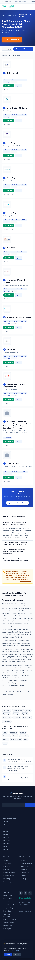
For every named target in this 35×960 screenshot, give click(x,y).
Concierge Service (10, 919)
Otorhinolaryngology (27, 863)
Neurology (7, 869)
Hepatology (6, 714)
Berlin (5, 846)
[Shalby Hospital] (7, 64)
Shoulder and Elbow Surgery (24, 49)
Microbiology (6, 717)
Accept (8, 954)
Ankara (6, 831)
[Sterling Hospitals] (7, 204)
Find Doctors (8, 899)
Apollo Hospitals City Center (17, 108)
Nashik (5, 743)
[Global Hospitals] (7, 169)
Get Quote (10, 86)
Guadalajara (6, 735)
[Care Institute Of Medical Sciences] (7, 272)
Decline (17, 954)
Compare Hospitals (10, 908)
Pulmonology (6, 721)
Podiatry (23, 875)
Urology (28, 710)
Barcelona (7, 840)
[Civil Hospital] (7, 239)
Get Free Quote (13, 40)
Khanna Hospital (13, 463)
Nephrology (25, 860)
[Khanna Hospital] (7, 455)
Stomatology (6, 710)
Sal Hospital (11, 349)
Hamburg (5, 739)
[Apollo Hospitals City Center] (7, 99)
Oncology (16, 714)
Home (3, 15)
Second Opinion (9, 922)
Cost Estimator (8, 902)
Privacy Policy (14, 950)
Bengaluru (23, 732)
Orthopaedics (8, 863)
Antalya (6, 834)
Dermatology (8, 882)
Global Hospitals (12, 178)
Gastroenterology (9, 872)
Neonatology (27, 717)
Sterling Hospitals (13, 213)
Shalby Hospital (12, 73)
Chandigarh (13, 732)
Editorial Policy (8, 895)
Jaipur (26, 739)
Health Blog (7, 911)
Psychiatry (25, 714)
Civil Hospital (11, 248)
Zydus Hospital (12, 143)
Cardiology (17, 717)
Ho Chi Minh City (16, 739)
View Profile (7, 89)
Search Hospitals (9, 905)
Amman (6, 828)
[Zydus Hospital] (7, 134)
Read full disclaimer (25, 581)
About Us (6, 892)
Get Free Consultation (18, 503)
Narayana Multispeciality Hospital (19, 317)
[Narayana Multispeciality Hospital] (7, 309)
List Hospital (7, 929)
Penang (15, 735)
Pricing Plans (8, 925)
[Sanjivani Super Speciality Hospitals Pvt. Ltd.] (7, 376)
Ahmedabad (8, 1)
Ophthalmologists (9, 875)
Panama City (24, 735)
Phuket (5, 732)
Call (20, 86)
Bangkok (6, 837)
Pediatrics (24, 869)
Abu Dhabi (7, 822)
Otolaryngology (18, 710)
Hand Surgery (7, 49)
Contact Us (7, 932)
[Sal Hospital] (7, 341)
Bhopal (6, 849)
